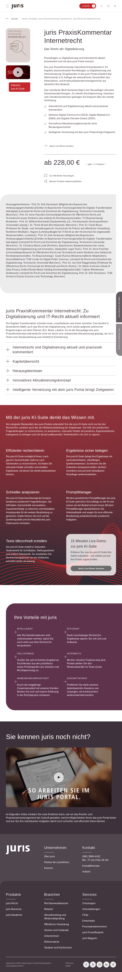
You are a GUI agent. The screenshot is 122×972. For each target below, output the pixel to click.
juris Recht (12, 903)
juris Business (13, 909)
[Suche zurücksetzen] (99, 6)
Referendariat (51, 942)
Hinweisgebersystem (14, 966)
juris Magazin (89, 938)
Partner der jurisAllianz (56, 862)
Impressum (10, 963)
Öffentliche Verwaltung (56, 924)
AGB (18, 963)
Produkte (13, 894)
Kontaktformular (91, 866)
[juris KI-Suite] (18, 72)
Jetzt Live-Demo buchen (91, 568)
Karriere (48, 868)
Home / (25, 19)
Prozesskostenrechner (94, 926)
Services (89, 894)
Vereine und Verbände (56, 930)
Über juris (49, 856)
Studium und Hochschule (58, 947)
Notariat (48, 909)
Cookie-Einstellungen (41, 963)
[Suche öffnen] (102, 6)
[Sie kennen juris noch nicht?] (59, 777)
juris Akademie (14, 915)
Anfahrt (86, 871)
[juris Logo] (17, 6)
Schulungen (89, 903)
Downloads (88, 920)
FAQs (85, 915)
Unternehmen (51, 936)
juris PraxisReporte (92, 932)
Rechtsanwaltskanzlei (56, 903)
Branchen (52, 894)
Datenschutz (26, 963)
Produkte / (34, 19)
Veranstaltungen (91, 909)
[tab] (61, 349)
